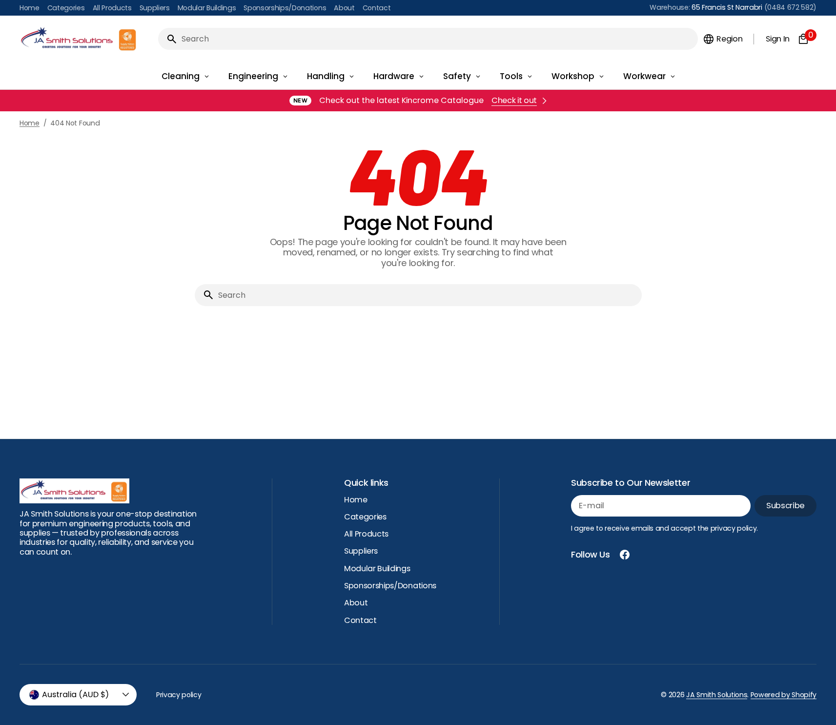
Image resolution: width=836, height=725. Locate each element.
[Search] (168, 39)
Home (30, 123)
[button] (722, 39)
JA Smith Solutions (716, 695)
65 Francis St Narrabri (727, 7)
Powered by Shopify (783, 695)
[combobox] (438, 39)
